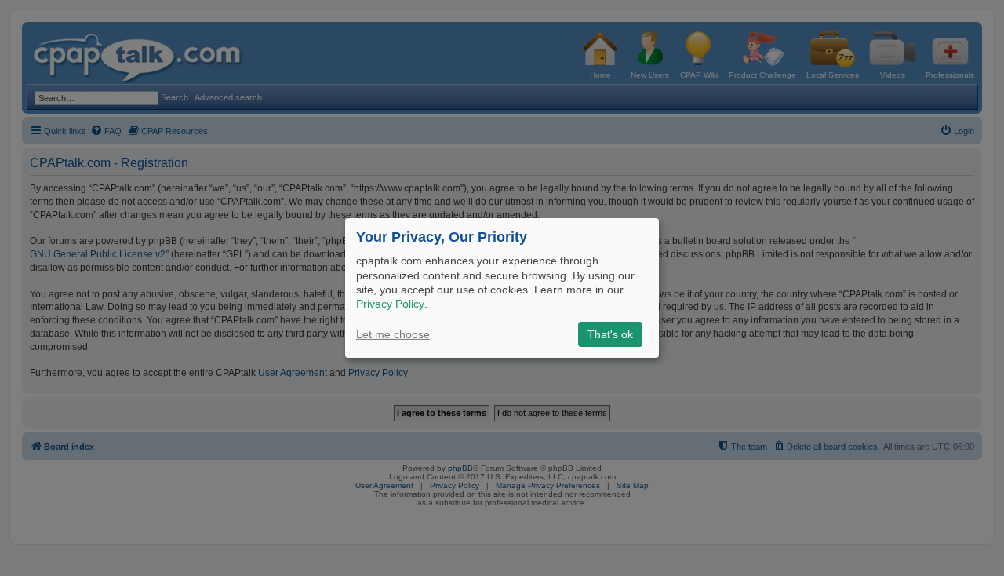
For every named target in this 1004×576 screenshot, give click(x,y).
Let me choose (393, 334)
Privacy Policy (390, 303)
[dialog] (502, 288)
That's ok (610, 334)
